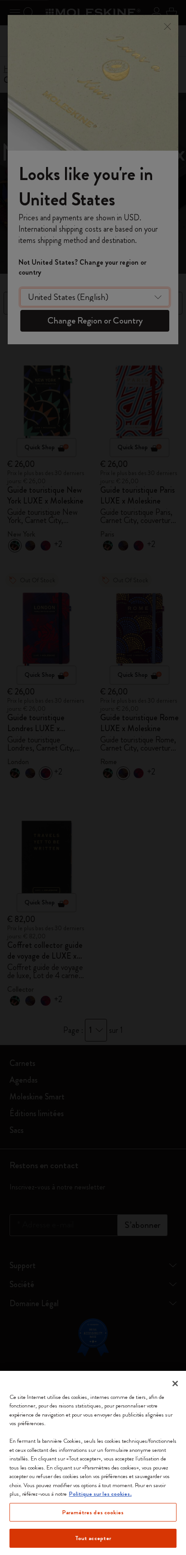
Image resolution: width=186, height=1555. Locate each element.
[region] (93, 1463)
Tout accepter (93, 1538)
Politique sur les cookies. (100, 1493)
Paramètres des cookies (93, 1512)
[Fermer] (175, 1383)
